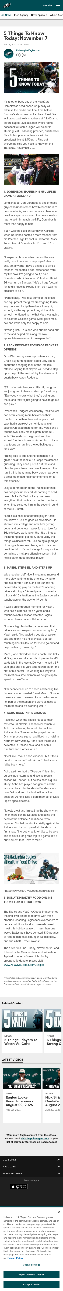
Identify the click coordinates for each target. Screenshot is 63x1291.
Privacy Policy (15, 1258)
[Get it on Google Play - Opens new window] (43, 1194)
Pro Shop (48, 5)
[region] (31, 1249)
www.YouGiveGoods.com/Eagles (24, 964)
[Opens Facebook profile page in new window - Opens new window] (18, 55)
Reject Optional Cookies (32, 1274)
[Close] (59, 1212)
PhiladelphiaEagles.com (28, 50)
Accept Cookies (31, 1284)
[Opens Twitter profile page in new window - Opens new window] (24, 55)
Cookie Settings (31, 1264)
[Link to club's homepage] (7, 4)
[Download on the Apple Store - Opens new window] (19, 1187)
